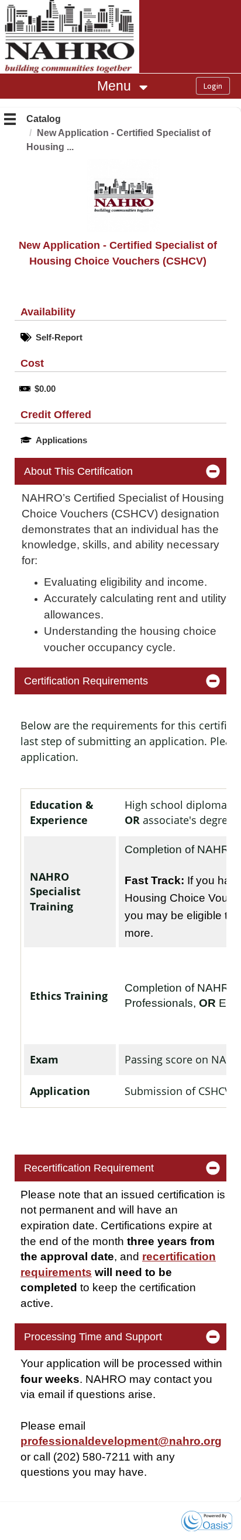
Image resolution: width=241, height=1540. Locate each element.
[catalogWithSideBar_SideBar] (10, 120)
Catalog (43, 119)
